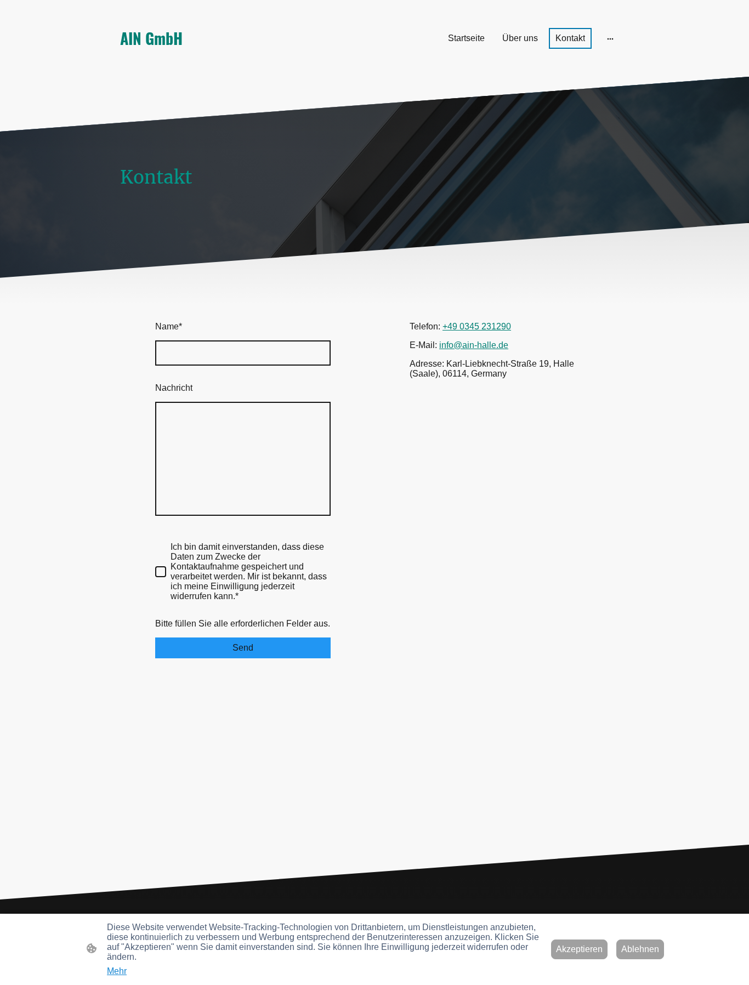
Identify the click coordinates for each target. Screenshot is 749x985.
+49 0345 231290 (476, 326)
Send (242, 647)
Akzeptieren (579, 949)
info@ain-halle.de (473, 345)
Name (168, 326)
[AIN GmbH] (199, 61)
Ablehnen (640, 949)
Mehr (117, 971)
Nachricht (173, 387)
